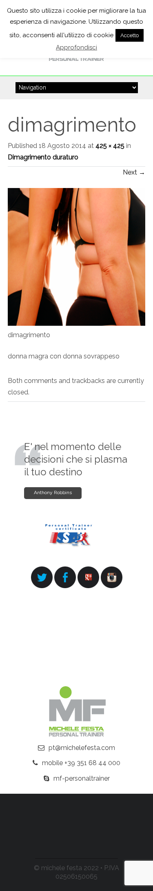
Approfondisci (76, 47)
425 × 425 (109, 146)
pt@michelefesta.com (82, 748)
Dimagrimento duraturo (43, 157)
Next (134, 172)
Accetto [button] (129, 35)
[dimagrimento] (77, 323)
